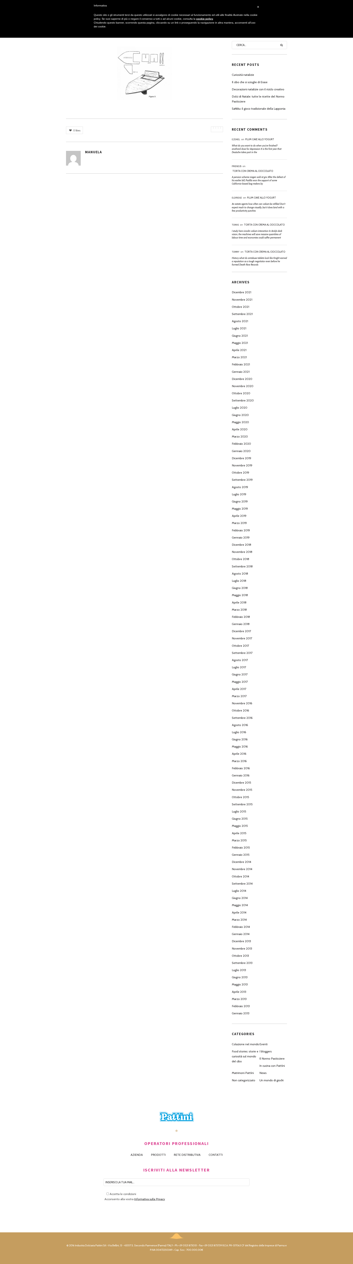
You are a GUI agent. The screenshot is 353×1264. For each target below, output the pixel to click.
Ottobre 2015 (240, 797)
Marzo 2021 (239, 357)
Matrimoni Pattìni (243, 1073)
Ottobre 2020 (241, 393)
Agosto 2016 (240, 725)
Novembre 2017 (242, 638)
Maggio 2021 (240, 343)
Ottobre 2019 (240, 472)
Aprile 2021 (239, 350)
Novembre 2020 (242, 386)
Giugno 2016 (240, 739)
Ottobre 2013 (240, 955)
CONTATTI (216, 1155)
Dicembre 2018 (241, 544)
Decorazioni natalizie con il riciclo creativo (258, 89)
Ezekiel (236, 139)
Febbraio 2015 (241, 847)
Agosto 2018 (240, 573)
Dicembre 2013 (241, 941)
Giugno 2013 (239, 977)
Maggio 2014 (240, 905)
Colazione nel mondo (245, 1044)
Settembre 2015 (242, 804)
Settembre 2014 (242, 883)
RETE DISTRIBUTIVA (187, 1155)
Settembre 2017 (242, 653)
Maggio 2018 (240, 595)
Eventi (263, 1044)
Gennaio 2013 (240, 1013)
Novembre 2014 (242, 869)
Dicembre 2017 (241, 631)
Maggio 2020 (240, 422)
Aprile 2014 (239, 912)
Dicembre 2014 (241, 862)
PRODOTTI (158, 1155)
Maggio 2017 (240, 682)
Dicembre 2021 (241, 292)
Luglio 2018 (239, 581)
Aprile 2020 (239, 429)
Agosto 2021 (240, 321)
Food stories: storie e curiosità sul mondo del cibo (245, 1056)
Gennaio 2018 (240, 624)
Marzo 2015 (239, 840)
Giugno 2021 (240, 335)
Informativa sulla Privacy (149, 1199)
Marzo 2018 (239, 609)
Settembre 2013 (242, 963)
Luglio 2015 (239, 811)
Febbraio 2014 (241, 927)
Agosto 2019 (240, 487)
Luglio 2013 (239, 970)
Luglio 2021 (239, 328)
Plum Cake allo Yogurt (259, 139)
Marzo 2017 (239, 696)
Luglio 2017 (239, 667)
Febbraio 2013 (241, 1006)
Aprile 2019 (239, 516)
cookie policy (204, 18)
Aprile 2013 (239, 992)
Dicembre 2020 (242, 379)
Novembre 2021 (242, 299)
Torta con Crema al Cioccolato (252, 170)
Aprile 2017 (239, 689)
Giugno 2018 (240, 588)
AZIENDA (137, 1155)
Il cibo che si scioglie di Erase (250, 82)
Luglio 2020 (239, 407)
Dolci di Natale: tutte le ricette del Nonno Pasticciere (258, 99)
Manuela (93, 152)
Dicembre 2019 (241, 458)
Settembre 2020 (243, 400)
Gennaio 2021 (240, 371)
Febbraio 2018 (241, 617)
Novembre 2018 (242, 552)
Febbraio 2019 (241, 530)
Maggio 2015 (240, 826)
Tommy (235, 251)
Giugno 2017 (239, 674)
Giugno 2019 (240, 501)
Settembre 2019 (242, 479)
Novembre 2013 (242, 948)
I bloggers (265, 1051)
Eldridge (237, 197)
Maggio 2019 (240, 508)
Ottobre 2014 (240, 876)
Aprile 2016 (239, 753)
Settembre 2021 (242, 314)
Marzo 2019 (239, 523)
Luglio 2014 (239, 891)
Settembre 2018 (242, 566)
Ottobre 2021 (240, 307)
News (263, 1073)
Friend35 (236, 166)
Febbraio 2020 (241, 443)
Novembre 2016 (242, 703)
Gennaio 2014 (240, 934)
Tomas (235, 224)
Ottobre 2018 (240, 559)
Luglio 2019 (239, 494)
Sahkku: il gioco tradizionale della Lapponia (258, 108)
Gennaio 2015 (240, 854)
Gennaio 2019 (240, 537)
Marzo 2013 (239, 999)
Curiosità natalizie (243, 75)
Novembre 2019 (242, 465)
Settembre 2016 (242, 718)
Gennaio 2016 (240, 775)
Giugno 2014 (240, 898)
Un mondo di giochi (271, 1080)
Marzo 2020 (240, 436)
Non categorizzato (243, 1080)
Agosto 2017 (240, 660)
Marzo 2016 (239, 761)
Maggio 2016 (240, 746)
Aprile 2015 (239, 833)
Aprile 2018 (239, 602)
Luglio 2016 (239, 732)
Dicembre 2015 (241, 782)
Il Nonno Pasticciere (272, 1058)
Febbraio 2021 (241, 364)
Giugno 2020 (240, 415)
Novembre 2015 (242, 790)
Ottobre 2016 (240, 710)
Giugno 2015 (240, 818)
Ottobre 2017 (240, 645)
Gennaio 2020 (241, 451)
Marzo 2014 (239, 919)
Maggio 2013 (240, 984)
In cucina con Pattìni (272, 1066)
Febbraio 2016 (241, 768)
